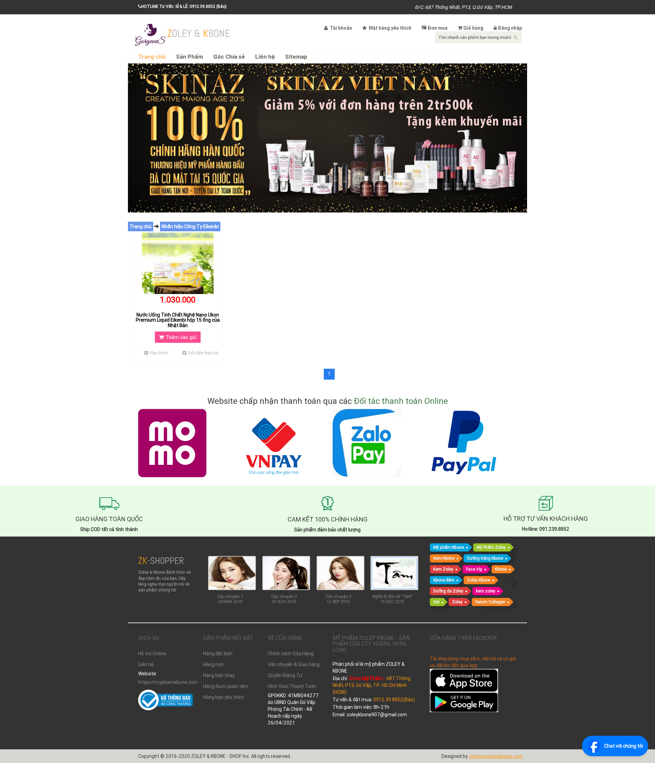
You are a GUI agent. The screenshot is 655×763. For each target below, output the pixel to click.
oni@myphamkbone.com (495, 756)
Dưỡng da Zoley (448, 590)
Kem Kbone (443, 558)
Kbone (501, 569)
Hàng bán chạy (219, 675)
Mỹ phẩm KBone (448, 547)
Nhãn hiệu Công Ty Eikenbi (190, 226)
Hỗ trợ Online (152, 653)
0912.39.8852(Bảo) (394, 699)
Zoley (457, 601)
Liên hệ (265, 56)
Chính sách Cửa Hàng (291, 653)
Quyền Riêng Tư (285, 675)
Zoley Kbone (478, 580)
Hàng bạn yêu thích (223, 697)
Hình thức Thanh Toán (292, 686)
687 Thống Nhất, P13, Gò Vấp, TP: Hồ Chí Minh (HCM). (371, 685)
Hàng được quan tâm (225, 686)
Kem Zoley (443, 569)
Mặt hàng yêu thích (389, 28)
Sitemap (296, 56)
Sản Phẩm (189, 56)
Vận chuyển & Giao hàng (294, 664)
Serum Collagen (490, 601)
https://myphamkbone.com (165, 682)
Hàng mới (213, 664)
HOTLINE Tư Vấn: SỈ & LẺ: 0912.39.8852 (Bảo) (184, 6)
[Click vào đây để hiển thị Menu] (150, 34)
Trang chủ (152, 56)
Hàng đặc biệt (218, 653)
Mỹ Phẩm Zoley (491, 547)
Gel (436, 601)
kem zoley (485, 590)
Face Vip (474, 569)
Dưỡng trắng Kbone (485, 558)
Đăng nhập (510, 28)
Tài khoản (340, 28)
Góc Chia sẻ (229, 56)
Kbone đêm (443, 580)
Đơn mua (437, 28)
